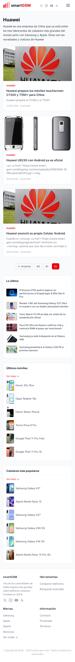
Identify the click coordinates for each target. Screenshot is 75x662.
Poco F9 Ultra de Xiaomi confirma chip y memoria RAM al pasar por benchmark (41, 327)
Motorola (8, 631)
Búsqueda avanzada (52, 589)
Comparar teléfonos (52, 583)
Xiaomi (7, 626)
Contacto (45, 615)
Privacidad (46, 620)
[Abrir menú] (68, 6)
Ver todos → (12, 376)
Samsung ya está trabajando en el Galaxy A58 (42, 338)
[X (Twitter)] (41, 5)
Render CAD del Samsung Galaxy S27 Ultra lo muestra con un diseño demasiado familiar (43, 305)
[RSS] (56, 5)
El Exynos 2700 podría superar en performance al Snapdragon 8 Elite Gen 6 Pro (42, 293)
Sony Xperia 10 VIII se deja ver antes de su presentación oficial (42, 316)
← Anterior (24, 266)
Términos (45, 626)
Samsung (8, 615)
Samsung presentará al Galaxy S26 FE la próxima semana (41, 349)
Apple (6, 620)
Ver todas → (10, 637)
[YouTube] (51, 5)
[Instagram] (46, 5)
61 (47, 266)
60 (38, 266)
